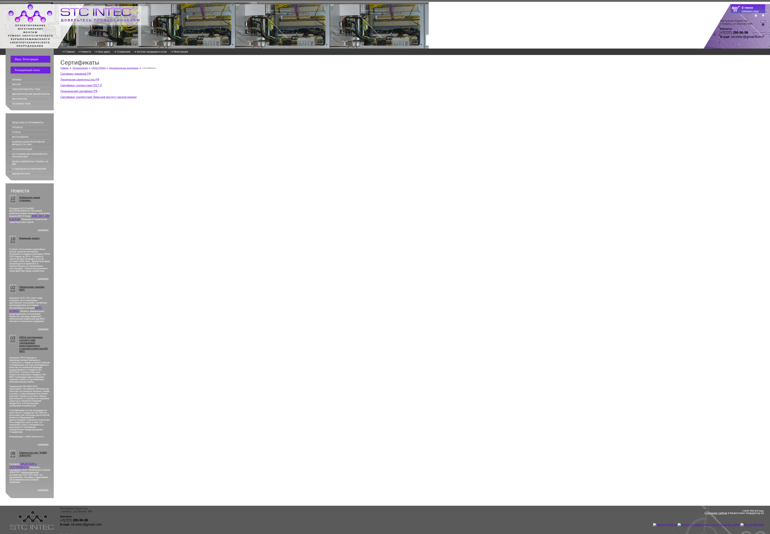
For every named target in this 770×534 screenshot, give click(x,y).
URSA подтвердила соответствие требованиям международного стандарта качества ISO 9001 (33, 344)
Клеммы (17, 79)
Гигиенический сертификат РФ (78, 91)
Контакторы (19, 99)
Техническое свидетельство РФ (79, 79)
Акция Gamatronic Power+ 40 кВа (30, 162)
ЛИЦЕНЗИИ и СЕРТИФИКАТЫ (23, 465)
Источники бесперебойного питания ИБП (30, 155)
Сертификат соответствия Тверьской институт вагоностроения (98, 96)
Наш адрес (104, 51)
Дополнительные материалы (123, 68)
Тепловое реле (21, 104)
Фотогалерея (20, 137)
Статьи (16, 132)
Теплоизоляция (22, 149)
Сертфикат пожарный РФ (75, 73)
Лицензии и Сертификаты (28, 122)
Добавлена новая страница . (29, 199)
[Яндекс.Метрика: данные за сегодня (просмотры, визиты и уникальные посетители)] (752, 524)
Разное (16, 84)
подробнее (43, 230)
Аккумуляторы (21, 174)
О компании (123, 51)
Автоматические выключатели (31, 94)
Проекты (17, 127)
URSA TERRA (98, 68)
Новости (86, 51)
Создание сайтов (716, 513)
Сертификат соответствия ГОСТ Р (81, 85)
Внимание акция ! (29, 238)
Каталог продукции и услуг (152, 51)
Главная (70, 51)
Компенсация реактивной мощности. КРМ (28, 143)
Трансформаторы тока (26, 89)
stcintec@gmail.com (746, 37)
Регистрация (181, 51)
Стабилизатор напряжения (29, 169)
